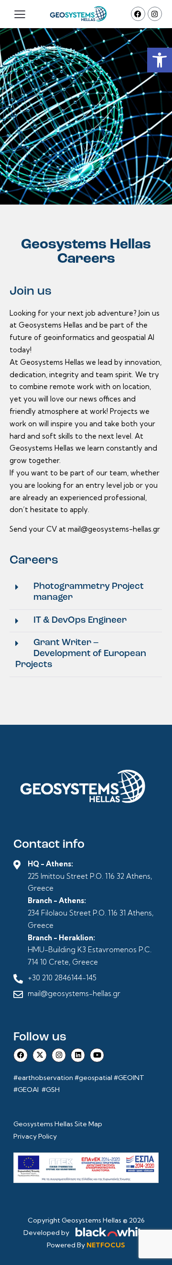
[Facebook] (138, 14)
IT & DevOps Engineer (80, 620)
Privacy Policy (35, 1136)
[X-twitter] (39, 1055)
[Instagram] (155, 14)
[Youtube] (97, 1055)
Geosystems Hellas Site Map (58, 1124)
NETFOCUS (105, 1245)
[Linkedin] (78, 1055)
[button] (159, 60)
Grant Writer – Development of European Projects (80, 653)
